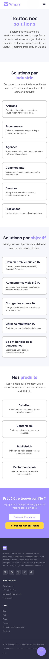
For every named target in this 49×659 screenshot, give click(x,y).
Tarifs (5, 619)
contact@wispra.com (12, 594)
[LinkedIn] (5, 572)
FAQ (4, 615)
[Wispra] (13, 4)
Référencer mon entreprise (24, 525)
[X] (24, 572)
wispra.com (7, 598)
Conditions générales (35, 648)
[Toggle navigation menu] (44, 4)
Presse (5, 623)
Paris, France (8, 586)
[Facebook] (11, 572)
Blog (4, 611)
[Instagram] (18, 572)
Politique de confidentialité (13, 648)
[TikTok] (31, 572)
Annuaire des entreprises (13, 627)
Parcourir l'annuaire (24, 517)
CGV (4, 653)
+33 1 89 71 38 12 (9, 590)
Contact (6, 631)
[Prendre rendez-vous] (41, 651)
